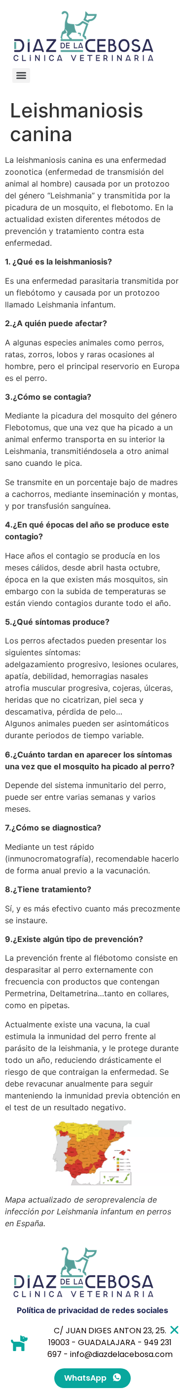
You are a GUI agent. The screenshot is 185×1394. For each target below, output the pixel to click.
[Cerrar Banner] (174, 1329)
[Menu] (21, 75)
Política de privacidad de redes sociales (92, 1310)
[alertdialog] (92, 1356)
